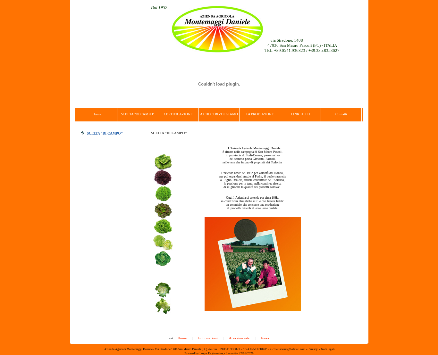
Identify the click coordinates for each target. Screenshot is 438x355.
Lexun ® (231, 353)
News (265, 338)
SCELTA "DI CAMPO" (104, 133)
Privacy (313, 349)
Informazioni (208, 338)
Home (182, 338)
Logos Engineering (211, 353)
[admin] (171, 339)
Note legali (328, 349)
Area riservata (239, 338)
